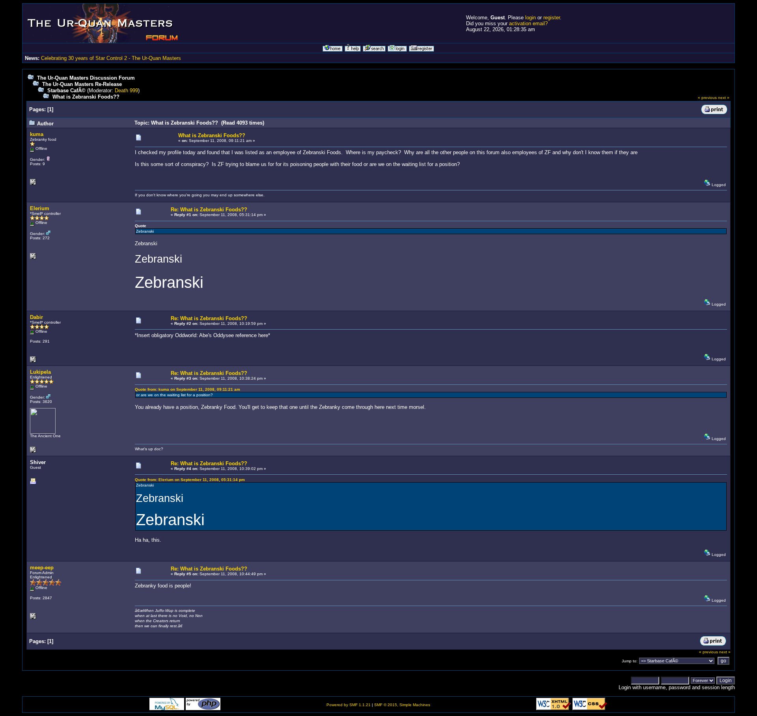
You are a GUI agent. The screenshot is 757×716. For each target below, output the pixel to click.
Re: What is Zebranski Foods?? (209, 210)
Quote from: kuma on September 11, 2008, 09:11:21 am (187, 389)
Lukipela (40, 372)
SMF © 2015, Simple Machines (402, 705)
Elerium (39, 208)
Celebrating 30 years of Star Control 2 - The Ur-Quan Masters (111, 58)
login (530, 18)
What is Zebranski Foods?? (85, 97)
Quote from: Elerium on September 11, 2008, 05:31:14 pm (190, 479)
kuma (36, 134)
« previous (707, 97)
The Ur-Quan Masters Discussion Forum (86, 78)
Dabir (36, 317)
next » (723, 97)
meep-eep (42, 568)
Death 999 (126, 90)
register (551, 18)
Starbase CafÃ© (66, 90)
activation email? (528, 23)
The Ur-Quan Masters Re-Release (82, 84)
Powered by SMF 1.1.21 (348, 705)
